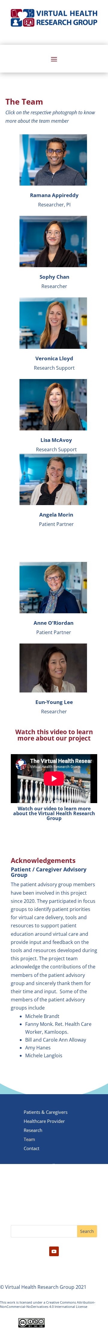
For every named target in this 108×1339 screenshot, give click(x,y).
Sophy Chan (54, 276)
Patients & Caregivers (46, 1112)
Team (29, 1139)
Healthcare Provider (44, 1121)
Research (33, 1130)
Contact (31, 1148)
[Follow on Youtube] (54, 1251)
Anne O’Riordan (54, 622)
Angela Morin (56, 514)
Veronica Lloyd (54, 358)
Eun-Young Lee (54, 702)
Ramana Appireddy (54, 195)
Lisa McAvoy (56, 439)
